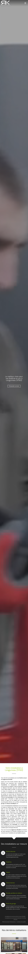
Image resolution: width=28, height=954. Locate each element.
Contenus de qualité (21, 921)
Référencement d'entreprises (9, 921)
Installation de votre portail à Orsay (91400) (15, 916)
